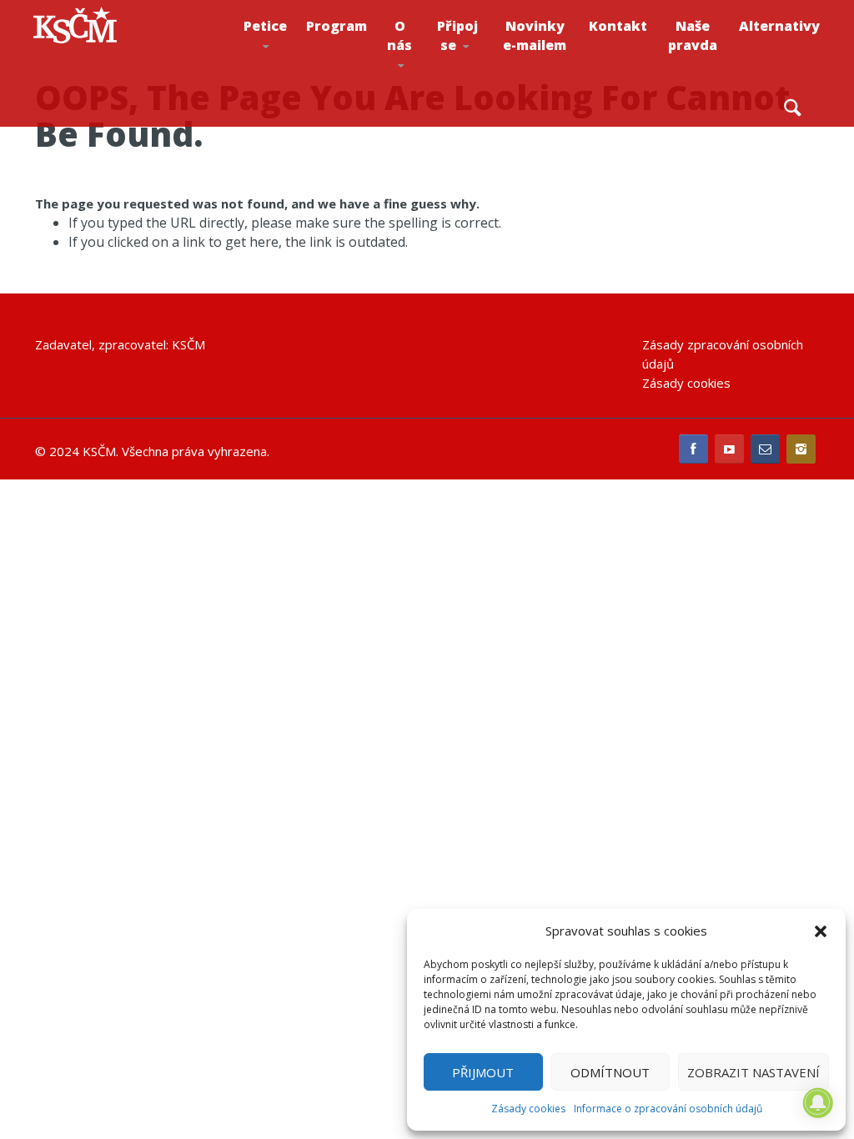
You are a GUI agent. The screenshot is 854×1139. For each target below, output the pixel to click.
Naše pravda (692, 35)
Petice (265, 26)
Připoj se (457, 35)
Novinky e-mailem (534, 35)
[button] (820, 931)
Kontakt (618, 26)
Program (336, 26)
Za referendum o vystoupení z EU (292, 81)
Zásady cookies (528, 1108)
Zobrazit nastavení (753, 1072)
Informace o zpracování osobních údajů (668, 1108)
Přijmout (483, 1072)
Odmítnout (610, 1072)
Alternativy (779, 26)
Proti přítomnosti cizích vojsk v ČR (281, 77)
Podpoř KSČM (481, 84)
